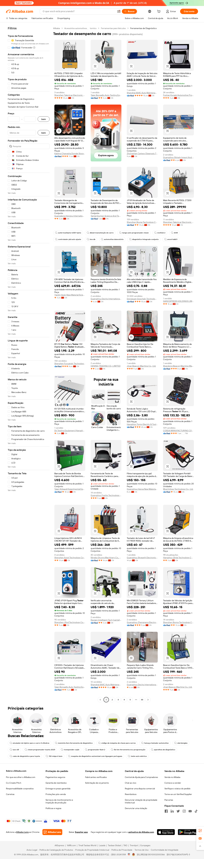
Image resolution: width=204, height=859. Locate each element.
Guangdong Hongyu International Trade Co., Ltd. (69, 216)
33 (142, 700)
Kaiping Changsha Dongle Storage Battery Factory (69, 153)
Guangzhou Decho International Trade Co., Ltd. (106, 299)
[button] (119, 11)
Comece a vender (172, 783)
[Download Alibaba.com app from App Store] (166, 832)
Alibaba (56, 28)
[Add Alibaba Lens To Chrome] (52, 832)
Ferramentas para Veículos (113, 28)
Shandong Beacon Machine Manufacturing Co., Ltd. (178, 366)
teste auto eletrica (139, 756)
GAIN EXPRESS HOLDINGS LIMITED (178, 301)
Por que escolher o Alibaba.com (20, 777)
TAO (125, 845)
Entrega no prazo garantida (58, 788)
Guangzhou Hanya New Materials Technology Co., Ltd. (142, 489)
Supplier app (81, 832)
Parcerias (168, 800)
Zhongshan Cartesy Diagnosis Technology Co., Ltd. (142, 153)
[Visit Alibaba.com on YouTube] (190, 811)
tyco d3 (16, 750)
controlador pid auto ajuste (69, 239)
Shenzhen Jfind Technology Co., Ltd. (69, 622)
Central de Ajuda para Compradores (141, 777)
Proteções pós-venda (56, 794)
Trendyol (134, 845)
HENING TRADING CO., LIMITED (106, 366)
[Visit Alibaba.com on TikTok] (196, 811)
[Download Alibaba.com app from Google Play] (188, 832)
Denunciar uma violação (136, 808)
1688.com (71, 845)
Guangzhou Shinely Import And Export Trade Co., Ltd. (178, 157)
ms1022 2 (161, 233)
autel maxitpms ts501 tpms (69, 233)
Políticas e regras (53, 808)
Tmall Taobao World (87, 845)
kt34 (176, 233)
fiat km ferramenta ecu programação (129, 750)
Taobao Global (114, 845)
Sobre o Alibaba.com (16, 771)
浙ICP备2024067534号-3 (178, 854)
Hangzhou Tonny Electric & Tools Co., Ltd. (142, 424)
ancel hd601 (172, 239)
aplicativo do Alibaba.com (141, 832)
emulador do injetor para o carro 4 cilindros (31, 743)
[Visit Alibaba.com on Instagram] (184, 811)
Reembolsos (130, 794)
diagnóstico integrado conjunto (145, 239)
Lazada (102, 845)
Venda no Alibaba (172, 777)
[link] (200, 830)
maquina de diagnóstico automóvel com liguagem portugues (96, 756)
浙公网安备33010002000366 (151, 854)
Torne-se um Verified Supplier (178, 794)
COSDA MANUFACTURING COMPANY (178, 430)
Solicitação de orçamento (97, 783)
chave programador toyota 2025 (41, 750)
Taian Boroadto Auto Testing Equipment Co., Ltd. (106, 95)
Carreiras (10, 794)
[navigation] (29, 364)
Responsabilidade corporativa (19, 788)
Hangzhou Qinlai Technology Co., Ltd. (178, 557)
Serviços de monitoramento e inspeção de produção (59, 801)
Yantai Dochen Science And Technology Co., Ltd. (106, 216)
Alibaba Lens (22, 832)
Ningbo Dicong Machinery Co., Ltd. (106, 557)
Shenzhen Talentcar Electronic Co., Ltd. (69, 95)
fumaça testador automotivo (156, 743)
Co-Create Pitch (13, 783)
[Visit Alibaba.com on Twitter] (178, 811)
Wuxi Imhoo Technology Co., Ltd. (178, 489)
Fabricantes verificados (96, 777)
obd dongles (182, 743)
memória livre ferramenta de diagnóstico (75, 743)
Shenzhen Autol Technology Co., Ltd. (69, 557)
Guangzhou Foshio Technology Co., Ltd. (106, 495)
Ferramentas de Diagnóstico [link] (143, 28)
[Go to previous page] (100, 699)
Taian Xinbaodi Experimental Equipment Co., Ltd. (69, 489)
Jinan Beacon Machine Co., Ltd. (141, 366)
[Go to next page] (148, 699)
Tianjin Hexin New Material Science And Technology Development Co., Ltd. (69, 295)
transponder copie (71, 750)
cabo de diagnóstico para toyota (26, 756)
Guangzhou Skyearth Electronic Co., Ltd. (142, 557)
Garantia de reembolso (56, 783)
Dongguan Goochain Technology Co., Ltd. (142, 299)
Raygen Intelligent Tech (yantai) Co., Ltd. (106, 620)
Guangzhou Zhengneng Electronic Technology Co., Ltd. (142, 622)
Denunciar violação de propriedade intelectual (141, 801)
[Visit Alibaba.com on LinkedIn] (172, 811)
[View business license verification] (129, 854)
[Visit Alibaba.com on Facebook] (166, 811)
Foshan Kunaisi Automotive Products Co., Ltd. (178, 95)
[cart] (159, 12)
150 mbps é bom (55, 756)
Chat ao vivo (130, 783)
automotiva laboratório (114, 239)
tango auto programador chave (135, 233)
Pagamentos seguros (55, 777)
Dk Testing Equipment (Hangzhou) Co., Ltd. (69, 430)
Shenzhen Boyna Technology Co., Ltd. (142, 222)
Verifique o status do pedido (177, 788)
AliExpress (59, 845)
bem (43, 119)
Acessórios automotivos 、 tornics (80, 28)
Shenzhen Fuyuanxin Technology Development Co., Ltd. (69, 363)
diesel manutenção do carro (101, 233)
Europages (145, 845)
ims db (92, 239)
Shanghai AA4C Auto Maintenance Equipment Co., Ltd (142, 93)
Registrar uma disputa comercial (140, 788)
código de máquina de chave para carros (118, 743)
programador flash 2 (96, 750)
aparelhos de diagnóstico (164, 750)
